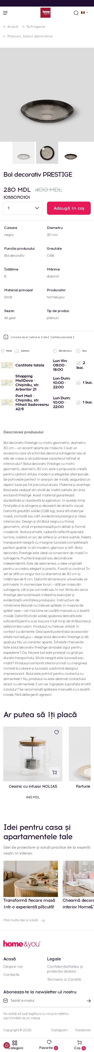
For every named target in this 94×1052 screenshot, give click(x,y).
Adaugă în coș (69, 208)
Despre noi (13, 966)
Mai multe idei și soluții (21, 920)
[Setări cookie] (6, 1045)
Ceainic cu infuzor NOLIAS (33, 786)
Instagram (59, 1030)
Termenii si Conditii (64, 979)
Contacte (11, 974)
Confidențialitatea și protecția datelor (65, 969)
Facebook (83, 1030)
